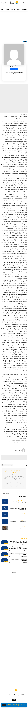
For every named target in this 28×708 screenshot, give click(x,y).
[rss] (7, 484)
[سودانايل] (14, 2)
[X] (14, 484)
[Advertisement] (14, 25)
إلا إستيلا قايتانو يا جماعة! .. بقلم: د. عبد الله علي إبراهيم (18, 553)
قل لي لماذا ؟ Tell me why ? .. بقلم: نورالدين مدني (19, 559)
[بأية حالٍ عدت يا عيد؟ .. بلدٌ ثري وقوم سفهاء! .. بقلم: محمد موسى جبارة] (4, 542)
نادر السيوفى (18, 450)
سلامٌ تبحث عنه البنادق (23, 528)
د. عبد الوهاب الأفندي (24, 550)
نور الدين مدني (25, 562)
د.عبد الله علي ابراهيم (24, 556)
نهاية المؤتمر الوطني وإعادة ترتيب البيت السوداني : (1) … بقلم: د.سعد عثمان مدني (18, 509)
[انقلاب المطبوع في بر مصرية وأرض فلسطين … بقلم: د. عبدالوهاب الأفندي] (4, 548)
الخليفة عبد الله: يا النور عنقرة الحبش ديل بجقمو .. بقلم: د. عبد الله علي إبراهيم (17, 515)
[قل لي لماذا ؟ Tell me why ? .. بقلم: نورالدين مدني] (4, 560)
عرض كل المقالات (13, 69)
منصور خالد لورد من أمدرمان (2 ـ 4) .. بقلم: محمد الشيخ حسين (18, 521)
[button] (4, 705)
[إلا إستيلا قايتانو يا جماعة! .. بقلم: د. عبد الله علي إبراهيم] (4, 554)
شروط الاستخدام (18, 706)
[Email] (8, 465)
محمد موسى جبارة (24, 544)
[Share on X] (11, 465)
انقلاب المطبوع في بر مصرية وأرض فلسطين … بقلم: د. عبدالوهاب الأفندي (18, 547)
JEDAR (12, 697)
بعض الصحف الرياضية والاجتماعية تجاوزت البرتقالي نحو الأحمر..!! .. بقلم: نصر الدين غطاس (18, 502)
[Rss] (13, 700)
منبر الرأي (25, 41)
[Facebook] (20, 484)
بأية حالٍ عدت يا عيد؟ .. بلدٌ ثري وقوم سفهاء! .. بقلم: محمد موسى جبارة (18, 541)
